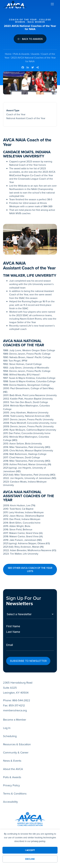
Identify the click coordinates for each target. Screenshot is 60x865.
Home (8, 54)
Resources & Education (17, 744)
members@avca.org (15, 710)
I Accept (30, 850)
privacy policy (38, 841)
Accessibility (10, 802)
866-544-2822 (21, 700)
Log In (6, 728)
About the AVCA (13, 769)
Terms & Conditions (14, 793)
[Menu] (52, 4)
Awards (35, 54)
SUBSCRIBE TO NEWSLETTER (28, 660)
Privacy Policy (11, 785)
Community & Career (15, 752)
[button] (30, 569)
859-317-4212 (17, 705)
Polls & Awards (21, 54)
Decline (30, 859)
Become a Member (14, 720)
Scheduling (10, 736)
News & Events (12, 761)
